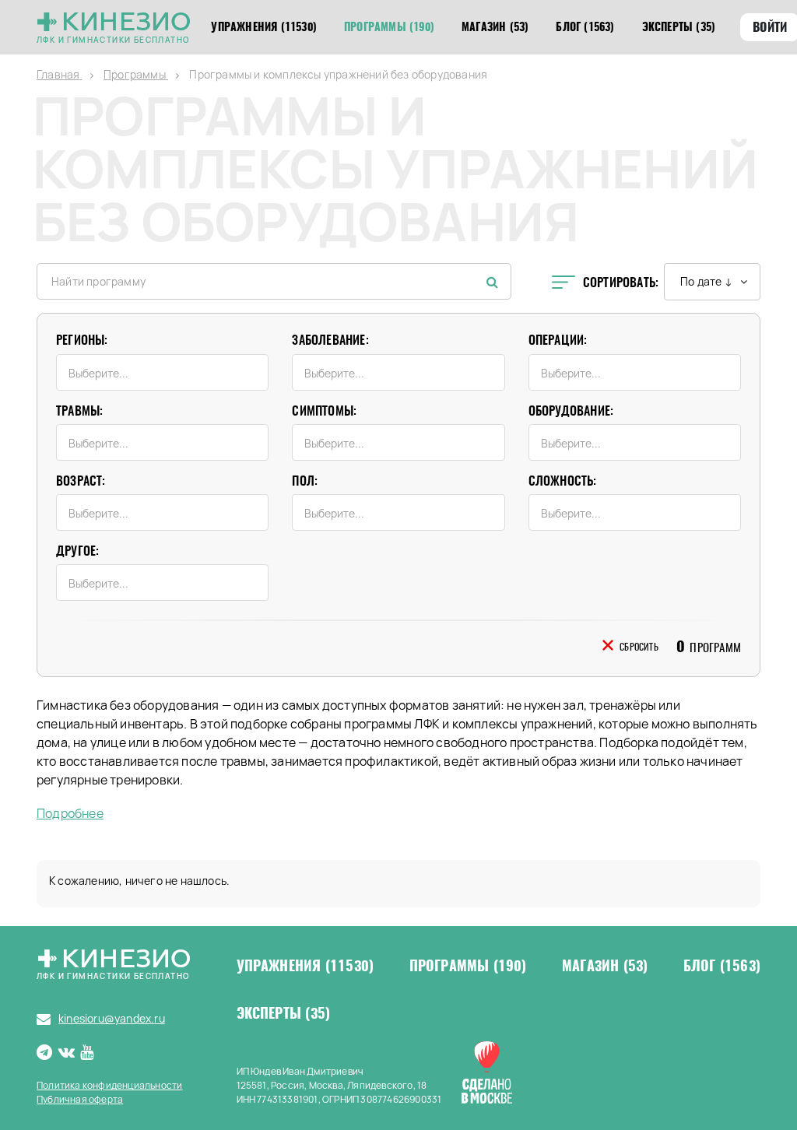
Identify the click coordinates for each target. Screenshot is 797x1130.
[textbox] (166, 373)
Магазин (605, 965)
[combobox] (162, 372)
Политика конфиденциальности (109, 1085)
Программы (468, 965)
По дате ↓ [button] (706, 281)
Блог (721, 965)
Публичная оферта (80, 1099)
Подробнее (70, 813)
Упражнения (305, 965)
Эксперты (284, 1013)
